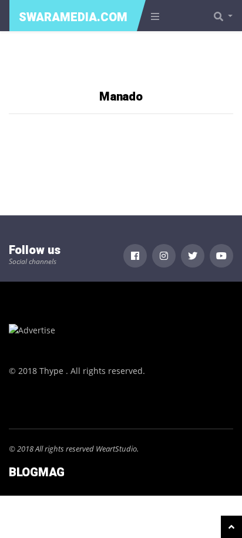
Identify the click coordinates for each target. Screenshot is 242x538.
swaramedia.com (73, 17)
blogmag (37, 472)
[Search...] (226, 16)
